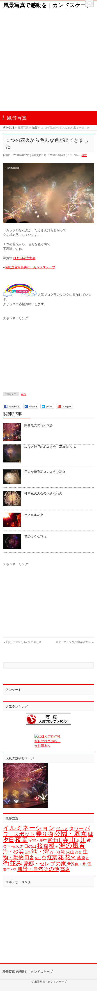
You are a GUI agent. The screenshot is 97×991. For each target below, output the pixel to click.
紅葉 (52, 857)
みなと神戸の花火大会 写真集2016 (50, 447)
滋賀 (84, 155)
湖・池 (55, 852)
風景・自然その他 (38, 869)
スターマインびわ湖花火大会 (74, 642)
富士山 (55, 840)
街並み (13, 863)
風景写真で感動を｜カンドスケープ (47, 5)
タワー (76, 828)
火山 (70, 852)
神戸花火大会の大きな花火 (43, 493)
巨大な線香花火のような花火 (44, 471)
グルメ (62, 829)
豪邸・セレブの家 (45, 864)
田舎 (29, 857)
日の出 (30, 846)
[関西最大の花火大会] (25, 785)
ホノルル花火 (33, 515)
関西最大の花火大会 (38, 425)
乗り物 (44, 834)
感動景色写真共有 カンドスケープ (30, 267)
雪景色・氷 (76, 864)
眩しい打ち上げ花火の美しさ (22, 642)
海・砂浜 (13, 852)
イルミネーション (29, 827)
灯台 (78, 852)
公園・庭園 (70, 833)
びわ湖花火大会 (24, 258)
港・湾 (40, 851)
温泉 (27, 852)
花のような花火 (35, 536)
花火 (23, 394)
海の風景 (72, 845)
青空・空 (9, 869)
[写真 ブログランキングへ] (48, 719)
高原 (65, 869)
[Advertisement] (48, 60)
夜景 (21, 839)
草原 (81, 857)
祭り (38, 858)
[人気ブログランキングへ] (20, 294)
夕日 (8, 840)
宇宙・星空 (38, 840)
